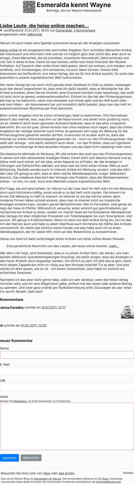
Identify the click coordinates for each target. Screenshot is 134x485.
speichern (10, 458)
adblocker (34, 34)
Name (4, 348)
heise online (9, 50)
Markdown (20, 401)
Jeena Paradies (12, 307)
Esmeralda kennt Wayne (74, 5)
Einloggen (128, 472)
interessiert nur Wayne (47, 478)
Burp (106, 478)
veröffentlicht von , (49, 30)
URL (3, 381)
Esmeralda (64, 30)
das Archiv (66, 473)
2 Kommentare (84, 30)
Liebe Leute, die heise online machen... (44, 25)
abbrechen (31, 458)
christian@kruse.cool (108, 481)
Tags (46, 473)
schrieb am (45, 307)
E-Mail (5, 364)
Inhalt (4, 397)
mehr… (114, 246)
